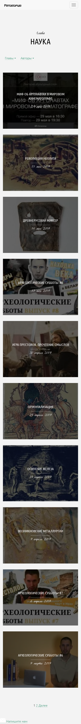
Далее (43, 705)
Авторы (26, 58)
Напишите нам (17, 721)
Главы (9, 58)
